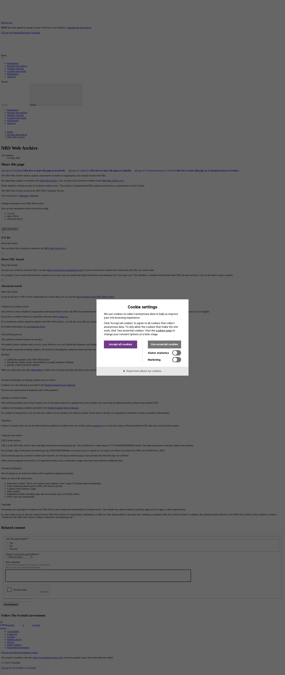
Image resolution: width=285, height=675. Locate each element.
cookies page (164, 330)
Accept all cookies (120, 344)
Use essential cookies (164, 344)
